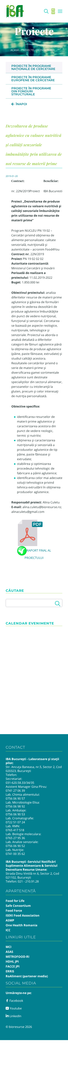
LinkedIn (15, 1016)
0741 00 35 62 (15, 854)
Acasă (15, 50)
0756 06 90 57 (15, 798)
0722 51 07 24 (15, 822)
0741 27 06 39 (15, 790)
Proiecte (27, 50)
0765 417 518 (15, 830)
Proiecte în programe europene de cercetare (33, 78)
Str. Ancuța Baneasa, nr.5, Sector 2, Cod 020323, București (34, 769)
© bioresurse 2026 (19, 1027)
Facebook (16, 1001)
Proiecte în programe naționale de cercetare (33, 67)
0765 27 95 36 (15, 838)
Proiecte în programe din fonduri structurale (31, 91)
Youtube (15, 1008)
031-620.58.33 (15, 783)
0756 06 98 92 (15, 806)
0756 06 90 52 (15, 846)
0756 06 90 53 (15, 814)
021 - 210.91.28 (28, 881)
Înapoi (21, 104)
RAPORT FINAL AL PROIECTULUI (38, 554)
